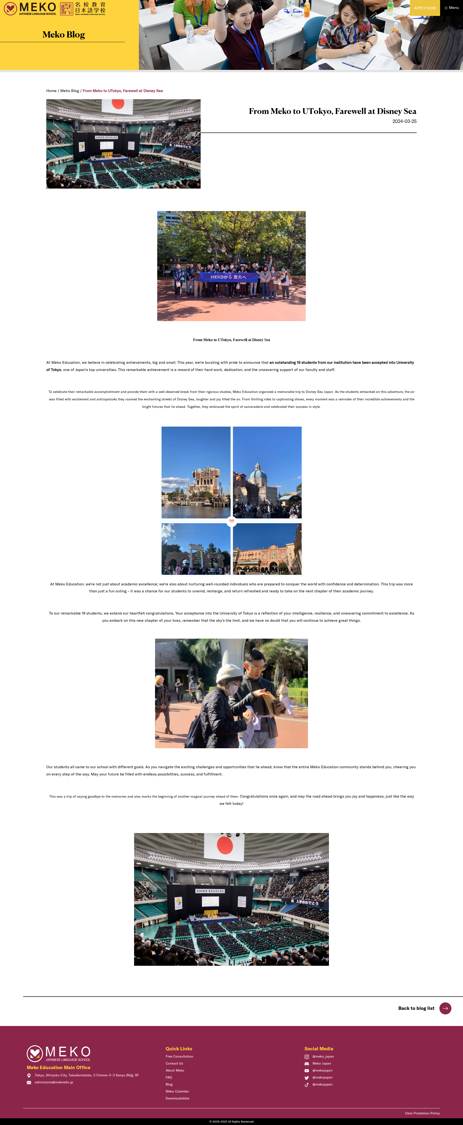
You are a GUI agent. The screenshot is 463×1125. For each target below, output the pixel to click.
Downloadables (177, 1098)
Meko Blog (69, 90)
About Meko (175, 1070)
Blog (169, 1084)
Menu (453, 7)
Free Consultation (179, 1056)
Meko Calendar (177, 1091)
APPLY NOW (425, 8)
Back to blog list (416, 1008)
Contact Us (174, 1063)
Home (51, 90)
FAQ (169, 1077)
